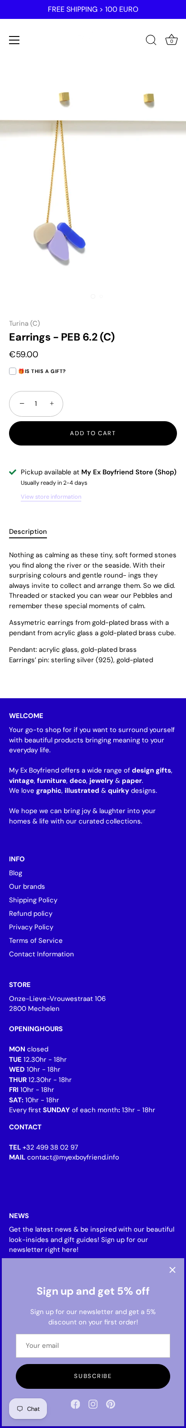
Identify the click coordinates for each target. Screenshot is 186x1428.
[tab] (32, 532)
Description (28, 531)
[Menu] (14, 40)
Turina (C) (24, 323)
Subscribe (93, 1376)
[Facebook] (75, 1403)
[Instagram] (93, 1403)
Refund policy (30, 913)
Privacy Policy (31, 927)
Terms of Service (36, 940)
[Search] (151, 41)
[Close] (172, 1270)
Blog (15, 873)
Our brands (27, 886)
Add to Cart (93, 433)
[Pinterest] (110, 1403)
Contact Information (41, 954)
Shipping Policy (33, 900)
